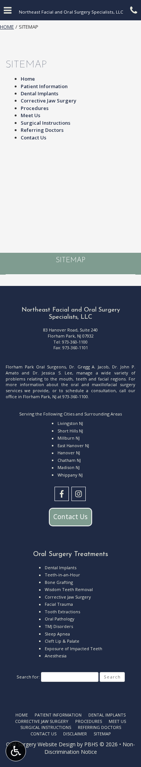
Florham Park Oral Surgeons (36, 367)
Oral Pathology (59, 619)
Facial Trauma (59, 604)
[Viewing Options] (16, 751)
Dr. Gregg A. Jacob (89, 367)
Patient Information (44, 86)
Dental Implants (39, 93)
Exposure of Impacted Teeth (73, 648)
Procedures (35, 108)
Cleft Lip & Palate (62, 641)
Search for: (28, 677)
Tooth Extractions (62, 611)
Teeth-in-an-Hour (62, 575)
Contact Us (33, 137)
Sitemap (70, 260)
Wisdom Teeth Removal (69, 589)
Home (7, 26)
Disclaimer (75, 733)
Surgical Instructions (45, 122)
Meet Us (30, 115)
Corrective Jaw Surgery (48, 100)
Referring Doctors (42, 130)
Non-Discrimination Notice (89, 748)
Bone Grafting (59, 582)
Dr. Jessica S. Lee (52, 373)
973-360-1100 (75, 342)
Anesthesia (56, 656)
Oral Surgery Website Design (41, 744)
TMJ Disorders (59, 626)
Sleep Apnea (57, 634)
